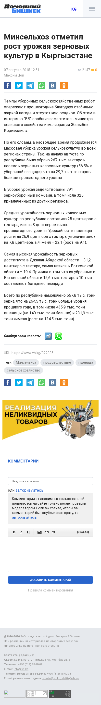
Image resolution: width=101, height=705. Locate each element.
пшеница (85, 362)
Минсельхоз (26, 362)
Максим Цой (14, 75)
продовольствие (57, 362)
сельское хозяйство (23, 370)
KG (73, 9)
